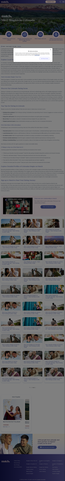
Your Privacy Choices (44, 58)
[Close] (50, 49)
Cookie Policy (37, 55)
